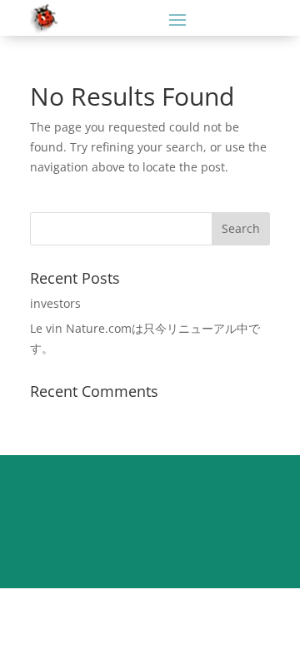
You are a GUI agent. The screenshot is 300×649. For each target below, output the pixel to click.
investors (55, 303)
